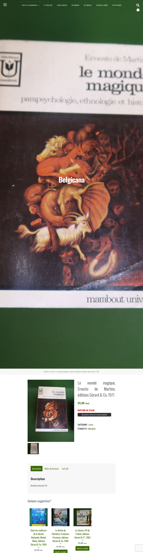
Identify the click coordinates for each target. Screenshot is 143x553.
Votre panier (116, 5)
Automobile (88, 5)
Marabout (92, 428)
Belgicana (72, 179)
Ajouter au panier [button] (82, 548)
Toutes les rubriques (29, 5)
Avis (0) (65, 468)
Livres (52, 372)
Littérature (48, 5)
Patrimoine (75, 5)
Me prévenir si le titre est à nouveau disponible (94, 415)
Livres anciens (62, 5)
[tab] (36, 468)
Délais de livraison (51, 468)
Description (36, 468)
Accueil (46, 372)
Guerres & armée (102, 5)
